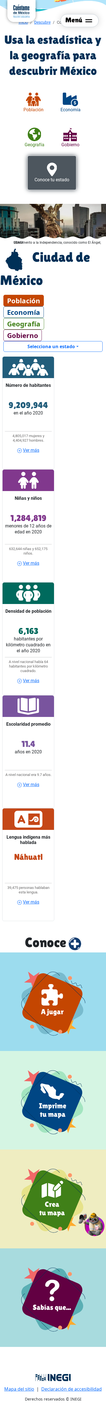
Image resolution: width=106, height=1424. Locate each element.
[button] (91, 1223)
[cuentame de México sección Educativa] (21, 10)
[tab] (33, 102)
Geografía (23, 323)
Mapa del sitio (19, 1389)
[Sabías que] (53, 1297)
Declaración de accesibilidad (71, 1389)
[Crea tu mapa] (53, 1199)
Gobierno (22, 335)
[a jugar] (53, 1001)
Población (23, 300)
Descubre (42, 22)
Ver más (31, 450)
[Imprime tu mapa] (53, 1100)
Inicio (23, 22)
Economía (23, 312)
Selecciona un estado (51, 346)
